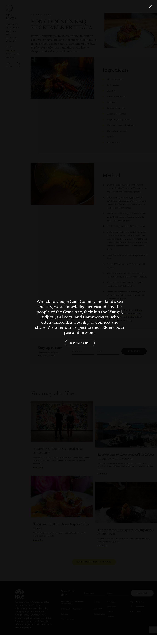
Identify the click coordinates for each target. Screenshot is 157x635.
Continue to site (80, 343)
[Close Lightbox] (150, 6)
